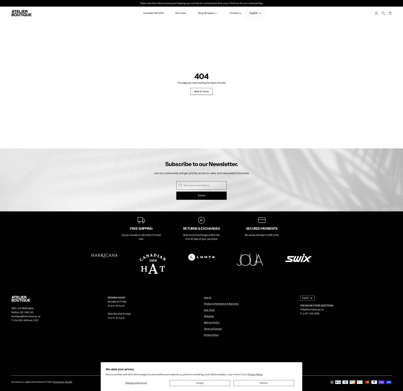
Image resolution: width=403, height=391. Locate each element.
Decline (264, 383)
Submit (201, 195)
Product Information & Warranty (221, 304)
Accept (199, 383)
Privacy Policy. (255, 374)
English (254, 13)
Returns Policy (211, 322)
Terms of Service (213, 329)
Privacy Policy (211, 335)
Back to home (201, 91)
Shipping (209, 316)
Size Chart (209, 310)
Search (207, 297)
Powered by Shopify (62, 382)
